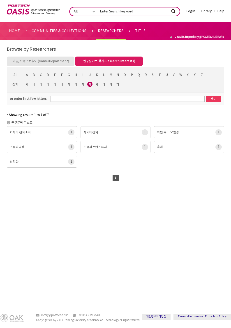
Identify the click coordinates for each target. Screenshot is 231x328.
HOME (14, 31)
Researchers (110, 31)
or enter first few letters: (28, 99)
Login (190, 11)
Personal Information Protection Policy (202, 316)
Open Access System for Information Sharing (33, 10)
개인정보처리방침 (156, 316)
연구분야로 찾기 (109, 61)
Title (140, 31)
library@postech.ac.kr (54, 315)
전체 (15, 84)
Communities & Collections (59, 31)
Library (206, 11)
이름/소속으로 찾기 (40, 61)
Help (220, 11)
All (15, 75)
